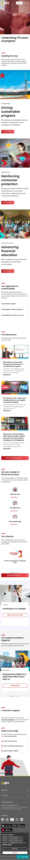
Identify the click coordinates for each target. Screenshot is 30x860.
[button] (11, 572)
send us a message (7, 720)
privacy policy (7, 845)
